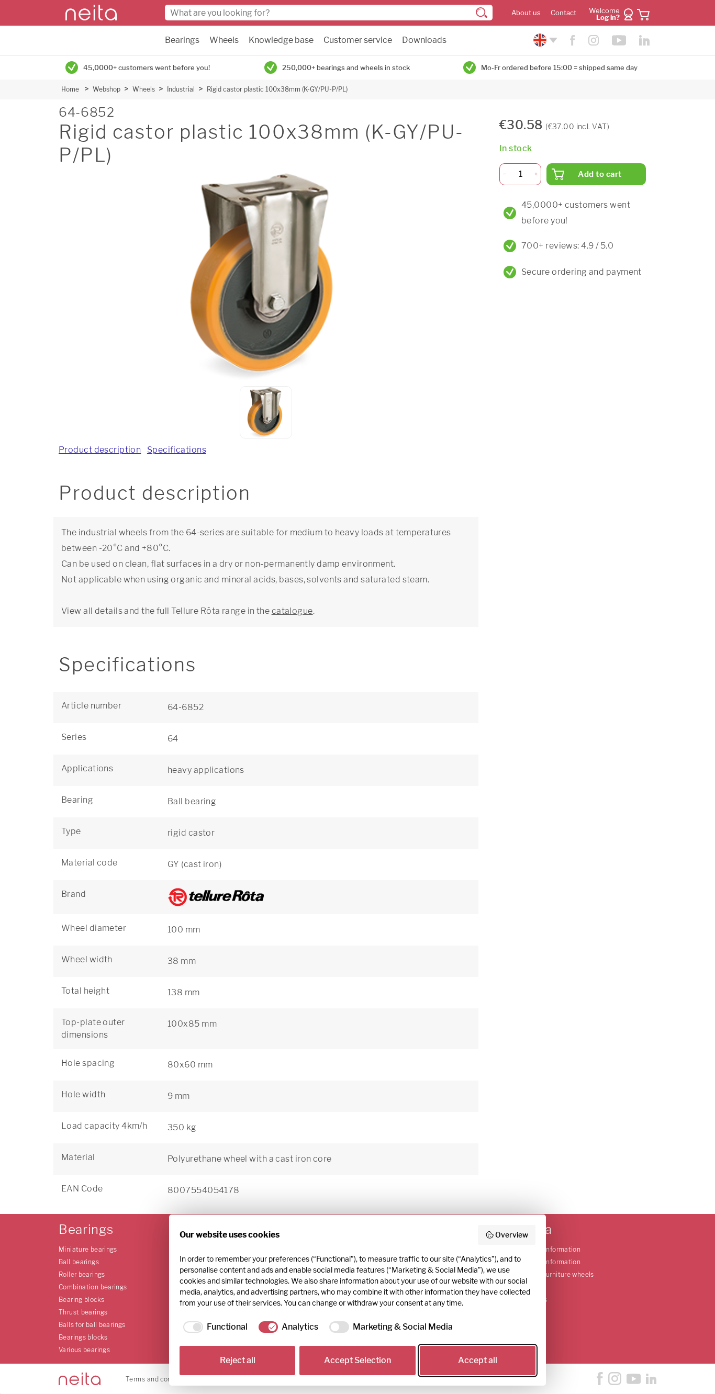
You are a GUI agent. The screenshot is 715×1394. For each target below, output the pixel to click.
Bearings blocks (83, 1337)
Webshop (106, 89)
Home (70, 89)
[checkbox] (214, 1327)
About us (526, 13)
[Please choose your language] (544, 40)
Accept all (477, 1360)
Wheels (224, 40)
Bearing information (549, 1249)
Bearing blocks (81, 1299)
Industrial (181, 89)
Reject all (237, 1360)
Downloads (424, 40)
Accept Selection (357, 1360)
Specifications (176, 450)
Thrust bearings (83, 1312)
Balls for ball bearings (92, 1325)
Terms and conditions (159, 1379)
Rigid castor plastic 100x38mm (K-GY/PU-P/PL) (277, 89)
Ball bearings (79, 1262)
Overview (511, 1234)
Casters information (549, 1262)
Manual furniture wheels (556, 1274)
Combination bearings (93, 1287)
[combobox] (329, 12)
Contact (563, 13)
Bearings (182, 40)
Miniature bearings (88, 1249)
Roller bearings (82, 1274)
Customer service (357, 40)
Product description (100, 450)
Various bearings (84, 1350)
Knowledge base (281, 40)
